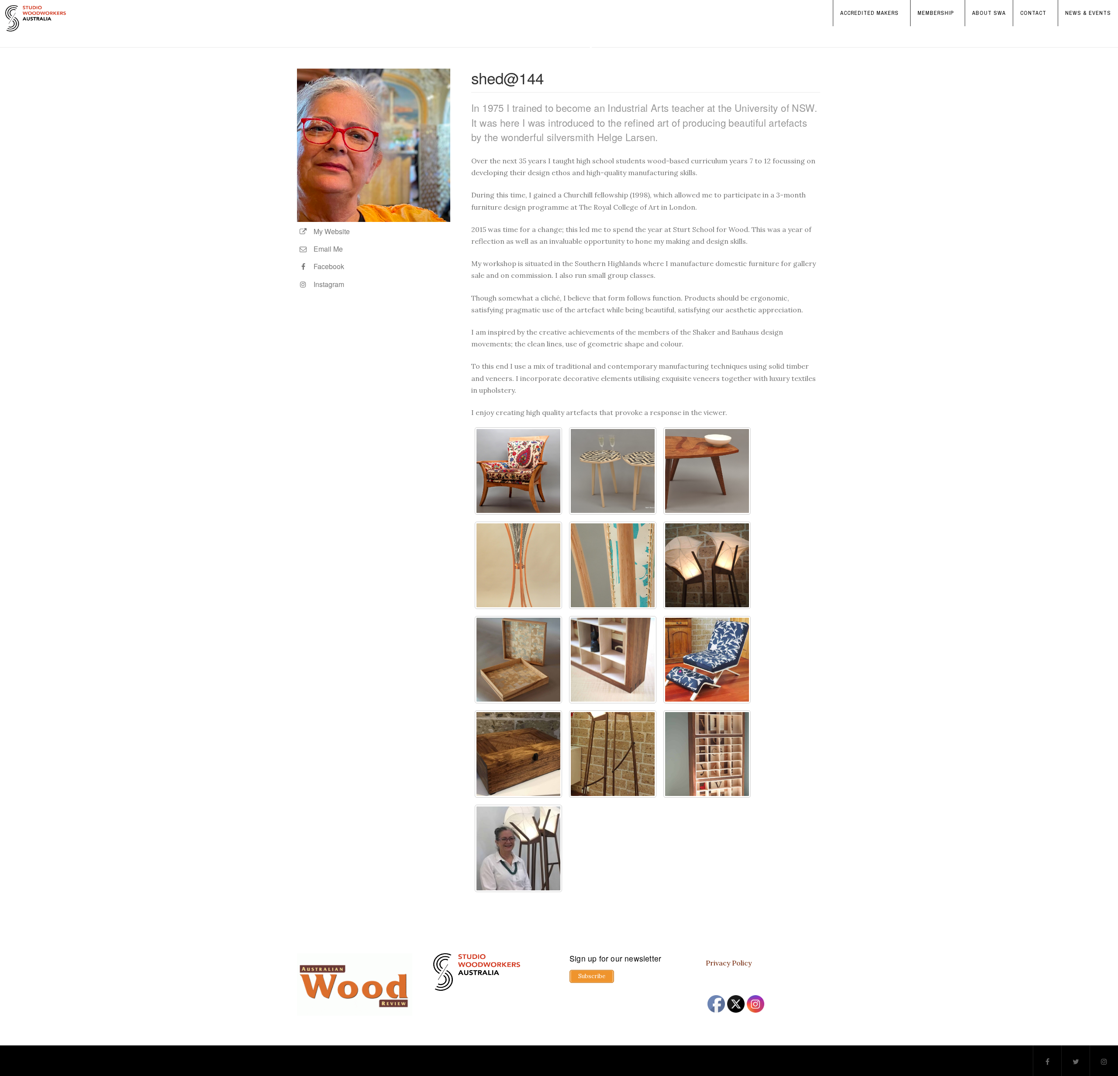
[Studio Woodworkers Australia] (35, 18)
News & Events (1088, 13)
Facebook (326, 266)
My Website (329, 231)
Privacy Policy (729, 962)
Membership (936, 13)
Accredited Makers (869, 13)
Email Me (325, 249)
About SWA (989, 13)
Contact (1033, 13)
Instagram (326, 284)
